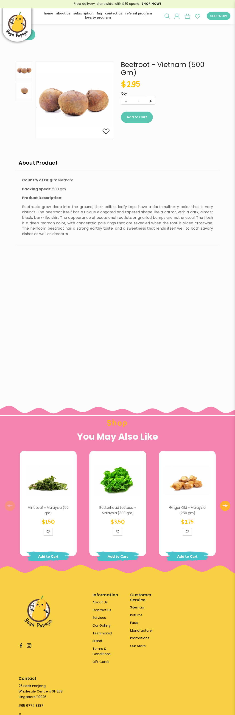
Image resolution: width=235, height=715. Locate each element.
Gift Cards (100, 661)
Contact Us (101, 610)
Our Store (138, 646)
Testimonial (102, 633)
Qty (124, 93)
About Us (100, 602)
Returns (136, 615)
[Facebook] (21, 645)
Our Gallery (101, 625)
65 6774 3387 (32, 705)
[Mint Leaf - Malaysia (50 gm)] (48, 480)
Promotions (139, 638)
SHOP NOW (218, 16)
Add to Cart (137, 117)
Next (225, 506)
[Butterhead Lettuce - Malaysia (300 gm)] (117, 480)
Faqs (134, 622)
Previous (10, 506)
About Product (38, 162)
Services (99, 617)
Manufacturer (141, 630)
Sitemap (137, 607)
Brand (97, 641)
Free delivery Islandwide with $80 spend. (117, 4)
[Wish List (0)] (197, 16)
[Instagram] (29, 645)
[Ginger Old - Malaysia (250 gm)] (187, 480)
